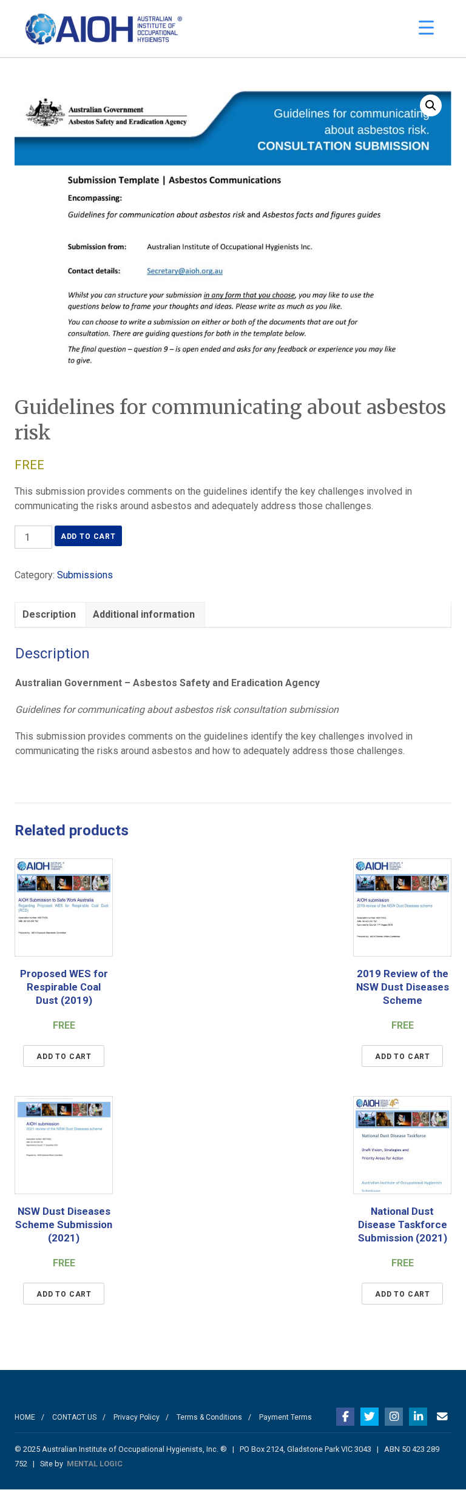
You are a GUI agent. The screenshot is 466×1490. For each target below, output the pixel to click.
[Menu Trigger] (426, 27)
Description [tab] (49, 614)
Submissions (85, 575)
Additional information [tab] (144, 614)
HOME (25, 1417)
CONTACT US (74, 1417)
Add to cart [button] (64, 1056)
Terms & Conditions (209, 1417)
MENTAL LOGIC (95, 1463)
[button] (431, 105)
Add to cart (88, 536)
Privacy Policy (136, 1417)
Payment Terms (285, 1417)
